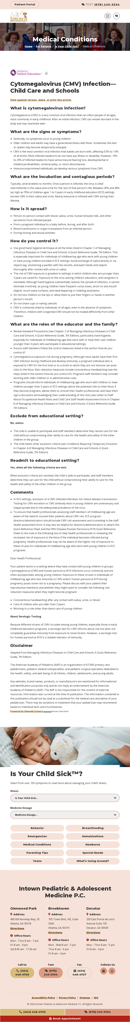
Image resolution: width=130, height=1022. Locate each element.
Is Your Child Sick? (67, 46)
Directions (17, 928)
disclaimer (47, 712)
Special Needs (92, 852)
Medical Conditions (37, 844)
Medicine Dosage (21, 808)
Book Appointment (66, 1018)
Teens (37, 861)
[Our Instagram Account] (111, 971)
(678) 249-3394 (107, 4)
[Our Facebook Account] (103, 971)
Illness (14, 791)
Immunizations (93, 836)
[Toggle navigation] (107, 16)
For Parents (43, 46)
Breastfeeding (93, 828)
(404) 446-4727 (79, 972)
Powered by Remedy (26, 711)
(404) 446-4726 (34, 1011)
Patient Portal (25, 4)
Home (28, 46)
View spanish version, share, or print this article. (41, 100)
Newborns (92, 844)
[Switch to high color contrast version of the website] (116, 16)
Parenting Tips (37, 852)
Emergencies (37, 836)
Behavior (37, 828)
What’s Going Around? (93, 861)
